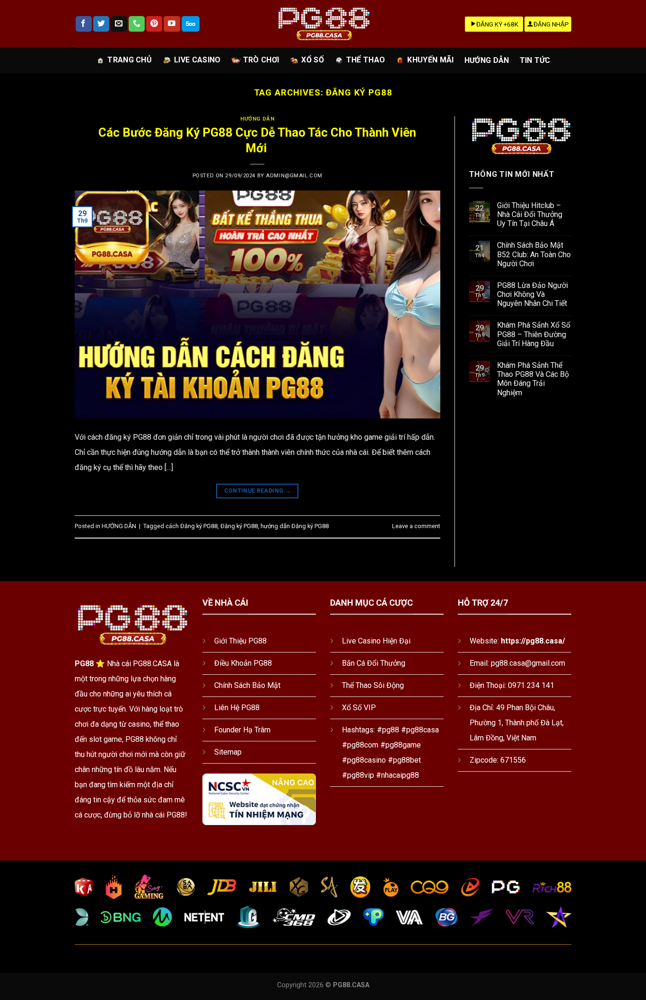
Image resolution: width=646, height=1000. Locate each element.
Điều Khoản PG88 (243, 663)
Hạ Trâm (257, 729)
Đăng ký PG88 (239, 526)
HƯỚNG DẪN (486, 60)
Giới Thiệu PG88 (240, 640)
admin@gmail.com (294, 176)
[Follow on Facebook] (84, 24)
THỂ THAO (365, 59)
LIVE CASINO (197, 59)
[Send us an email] (119, 24)
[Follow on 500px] (191, 24)
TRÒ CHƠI (261, 59)
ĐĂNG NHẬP (551, 24)
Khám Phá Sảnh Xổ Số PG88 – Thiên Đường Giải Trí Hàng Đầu (533, 334)
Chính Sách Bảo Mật (247, 685)
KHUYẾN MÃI (430, 59)
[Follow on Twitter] (101, 24)
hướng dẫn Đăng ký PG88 (295, 526)
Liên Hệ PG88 (237, 707)
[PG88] (323, 24)
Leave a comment (416, 526)
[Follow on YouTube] (172, 24)
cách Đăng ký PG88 (192, 526)
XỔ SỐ (312, 59)
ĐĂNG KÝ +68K (497, 24)
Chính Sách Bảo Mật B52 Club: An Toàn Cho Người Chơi (534, 254)
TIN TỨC (535, 60)
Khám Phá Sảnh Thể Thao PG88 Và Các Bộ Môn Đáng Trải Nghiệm (533, 379)
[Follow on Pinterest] (154, 24)
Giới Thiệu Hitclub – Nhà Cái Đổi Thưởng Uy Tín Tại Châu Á (529, 214)
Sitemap (228, 752)
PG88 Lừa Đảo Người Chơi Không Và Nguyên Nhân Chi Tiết (532, 294)
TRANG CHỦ (129, 59)
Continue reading (257, 490)
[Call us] (137, 24)
